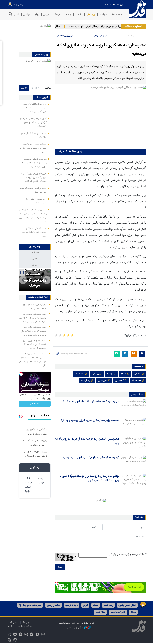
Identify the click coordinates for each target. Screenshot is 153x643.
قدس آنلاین (136, 9)
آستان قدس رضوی (127, 605)
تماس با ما (13, 622)
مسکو (123, 374)
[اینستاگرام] (9, 634)
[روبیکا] (42, 634)
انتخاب (24, 88)
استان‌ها (15, 14)
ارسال (59, 567)
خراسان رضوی (53, 605)
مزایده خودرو (41, 481)
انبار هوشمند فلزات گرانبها (28, 485)
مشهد (133, 612)
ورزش (46, 14)
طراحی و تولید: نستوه (75, 627)
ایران (85, 605)
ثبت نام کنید (34, 403)
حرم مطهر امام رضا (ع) (30, 605)
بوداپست (85, 380)
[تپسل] (57, 584)
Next (23, 280)
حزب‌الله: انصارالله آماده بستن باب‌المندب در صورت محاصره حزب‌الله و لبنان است (35, 108)
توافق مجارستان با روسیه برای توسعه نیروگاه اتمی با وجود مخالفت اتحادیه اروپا (89, 478)
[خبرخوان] (9, 640)
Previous (47, 280)
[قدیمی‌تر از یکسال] (133, 406)
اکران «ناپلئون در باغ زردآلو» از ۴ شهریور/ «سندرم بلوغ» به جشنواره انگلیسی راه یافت (34, 177)
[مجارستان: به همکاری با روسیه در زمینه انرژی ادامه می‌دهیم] (100, 116)
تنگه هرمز (100, 612)
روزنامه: (47, 88)
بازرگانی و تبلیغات (24, 626)
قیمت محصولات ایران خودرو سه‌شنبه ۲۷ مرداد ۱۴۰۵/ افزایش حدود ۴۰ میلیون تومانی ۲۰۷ (33, 318)
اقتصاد (78, 14)
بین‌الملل (90, 14)
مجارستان (136, 380)
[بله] (31, 634)
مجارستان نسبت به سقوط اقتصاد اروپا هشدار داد (90, 401)
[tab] (35, 247)
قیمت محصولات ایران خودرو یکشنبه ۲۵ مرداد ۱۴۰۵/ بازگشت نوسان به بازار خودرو (34, 344)
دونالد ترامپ (71, 605)
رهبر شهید (108, 605)
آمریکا (95, 605)
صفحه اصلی (116, 14)
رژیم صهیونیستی (118, 612)
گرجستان (119, 380)
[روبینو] (37, 634)
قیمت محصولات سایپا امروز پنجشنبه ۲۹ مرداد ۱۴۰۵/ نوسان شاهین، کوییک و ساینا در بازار (34, 331)
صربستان (102, 380)
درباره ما (26, 622)
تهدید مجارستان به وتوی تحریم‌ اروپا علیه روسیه (91, 457)
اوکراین (137, 374)
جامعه (68, 14)
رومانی (95, 374)
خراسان (26, 14)
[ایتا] (26, 634)
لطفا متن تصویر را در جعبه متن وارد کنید (127, 554)
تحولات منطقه (133, 27)
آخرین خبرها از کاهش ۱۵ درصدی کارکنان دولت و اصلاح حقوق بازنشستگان (33, 122)
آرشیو (9, 626)
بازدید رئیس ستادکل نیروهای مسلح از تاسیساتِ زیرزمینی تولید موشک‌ (35, 272)
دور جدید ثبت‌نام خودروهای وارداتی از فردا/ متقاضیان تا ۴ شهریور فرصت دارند (34, 163)
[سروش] (20, 634)
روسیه (110, 374)
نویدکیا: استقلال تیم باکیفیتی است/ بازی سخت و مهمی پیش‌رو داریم (33, 148)
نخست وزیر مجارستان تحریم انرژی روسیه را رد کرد (90, 420)
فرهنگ (57, 14)
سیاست (103, 14)
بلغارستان (79, 374)
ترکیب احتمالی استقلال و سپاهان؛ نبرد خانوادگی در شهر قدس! (34, 232)
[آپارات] (14, 640)
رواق (37, 14)
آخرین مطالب (41, 97)
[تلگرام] (14, 634)
